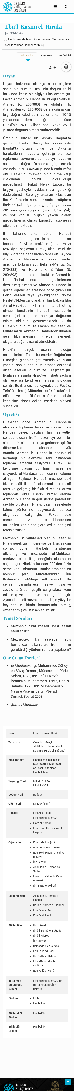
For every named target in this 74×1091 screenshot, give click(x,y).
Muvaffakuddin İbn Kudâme (44, 963)
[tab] (26, 56)
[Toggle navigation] (55, 6)
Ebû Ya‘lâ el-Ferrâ (43, 970)
